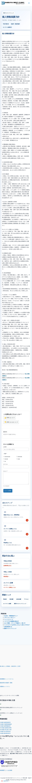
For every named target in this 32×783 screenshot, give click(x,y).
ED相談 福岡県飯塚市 (5, 726)
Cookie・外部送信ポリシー (11, 615)
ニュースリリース (8, 619)
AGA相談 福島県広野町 (6, 728)
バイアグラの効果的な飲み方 (11, 621)
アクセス (26, 599)
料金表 (5, 599)
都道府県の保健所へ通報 (6, 682)
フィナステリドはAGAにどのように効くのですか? (17, 625)
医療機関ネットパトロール (6, 679)
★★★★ (19, 456)
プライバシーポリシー (9, 617)
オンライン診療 (7, 603)
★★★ (6, 459)
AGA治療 (18, 599)
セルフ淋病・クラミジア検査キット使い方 (14, 623)
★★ (18, 459)
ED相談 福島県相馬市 (5, 722)
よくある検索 (8, 770)
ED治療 (11, 599)
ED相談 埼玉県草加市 (5, 731)
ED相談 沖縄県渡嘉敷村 (6, 724)
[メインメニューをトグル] (29, 3)
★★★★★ (7, 456)
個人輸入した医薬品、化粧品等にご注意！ (10, 666)
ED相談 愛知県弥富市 (5, 733)
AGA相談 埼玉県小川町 (6, 729)
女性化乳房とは (8, 626)
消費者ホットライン (5, 686)
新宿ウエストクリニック (20, 603)
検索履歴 (2, 770)
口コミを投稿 (7, 490)
